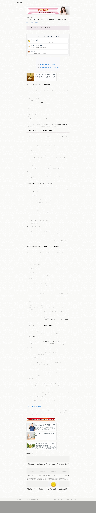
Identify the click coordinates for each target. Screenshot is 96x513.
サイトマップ (48, 504)
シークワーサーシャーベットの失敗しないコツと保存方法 (49, 67)
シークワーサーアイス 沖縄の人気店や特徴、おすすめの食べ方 (42, 464)
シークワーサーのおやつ (30, 17)
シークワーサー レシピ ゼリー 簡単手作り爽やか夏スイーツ (64, 489)
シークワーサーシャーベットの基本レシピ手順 (47, 64)
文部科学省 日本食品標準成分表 (33, 406)
